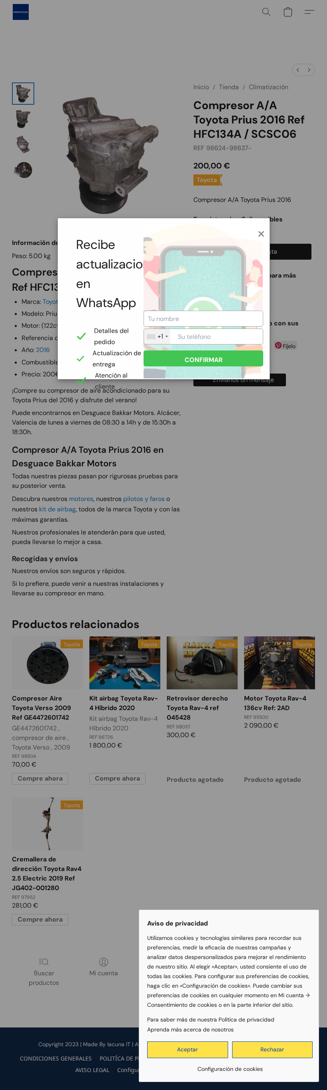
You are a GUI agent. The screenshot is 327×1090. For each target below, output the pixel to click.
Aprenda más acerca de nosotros (190, 1029)
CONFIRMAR (204, 360)
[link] (230, 1066)
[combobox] (157, 336)
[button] (187, 1049)
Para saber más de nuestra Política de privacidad (210, 1019)
